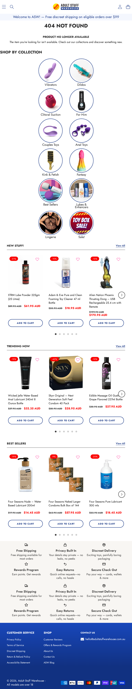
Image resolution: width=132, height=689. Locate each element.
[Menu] (4, 7)
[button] (128, 7)
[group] (50, 72)
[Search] (12, 7)
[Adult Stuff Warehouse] (66, 6)
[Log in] (120, 7)
